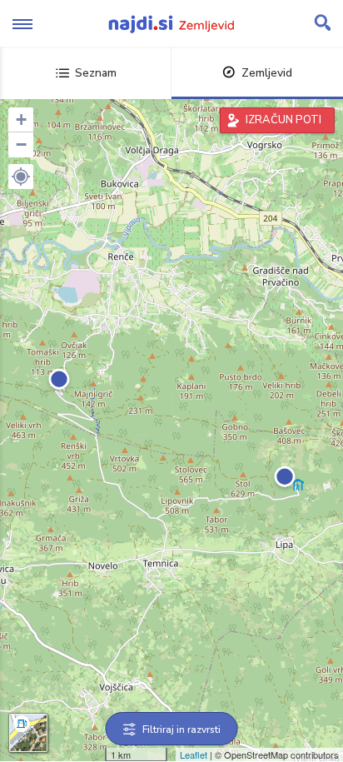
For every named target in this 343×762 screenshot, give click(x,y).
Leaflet (193, 754)
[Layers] (28, 733)
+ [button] (21, 119)
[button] (20, 176)
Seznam (96, 73)
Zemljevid (266, 73)
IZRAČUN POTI (283, 119)
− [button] (21, 144)
